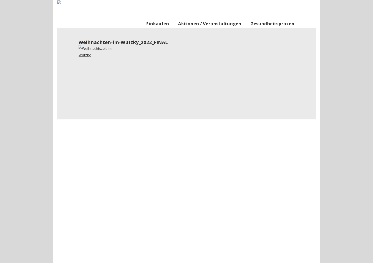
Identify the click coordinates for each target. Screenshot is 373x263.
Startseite (235, 7)
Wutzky (106, 17)
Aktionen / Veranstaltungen (209, 24)
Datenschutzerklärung (279, 257)
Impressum (246, 257)
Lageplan (288, 7)
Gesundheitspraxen (272, 24)
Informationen (262, 7)
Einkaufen (157, 24)
